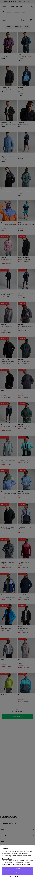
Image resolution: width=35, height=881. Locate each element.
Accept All (17, 868)
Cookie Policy (10, 864)
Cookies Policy (7, 859)
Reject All (17, 872)
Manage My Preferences (17, 877)
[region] (17, 863)
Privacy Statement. (25, 864)
